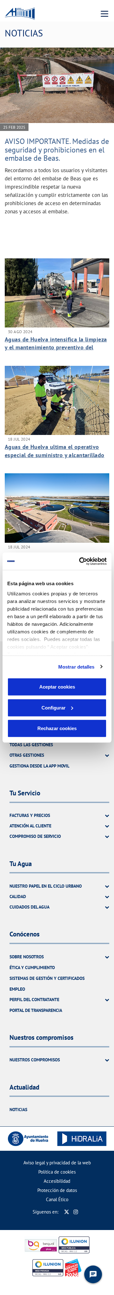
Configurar (53, 707)
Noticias (18, 1109)
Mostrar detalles (76, 666)
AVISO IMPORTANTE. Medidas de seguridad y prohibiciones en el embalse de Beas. (57, 149)
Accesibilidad (57, 1181)
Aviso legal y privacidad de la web (57, 1163)
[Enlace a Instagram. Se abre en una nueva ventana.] (75, 1212)
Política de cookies (57, 1172)
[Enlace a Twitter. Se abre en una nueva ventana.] (66, 1212)
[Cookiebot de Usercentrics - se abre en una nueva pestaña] (80, 561)
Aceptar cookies (57, 687)
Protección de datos (57, 1190)
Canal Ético (57, 1199)
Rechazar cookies (57, 728)
